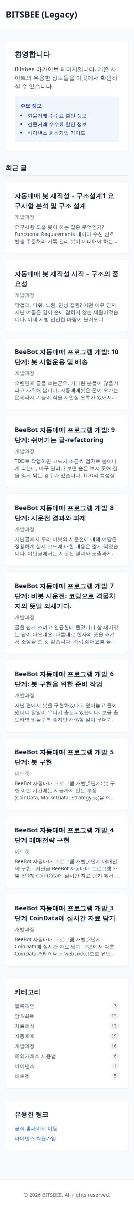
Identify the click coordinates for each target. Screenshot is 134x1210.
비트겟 (22, 773)
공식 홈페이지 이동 (36, 1128)
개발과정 (25, 216)
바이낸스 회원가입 (35, 1138)
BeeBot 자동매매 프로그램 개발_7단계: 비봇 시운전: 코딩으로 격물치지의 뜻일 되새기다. (65, 595)
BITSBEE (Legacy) (41, 14)
